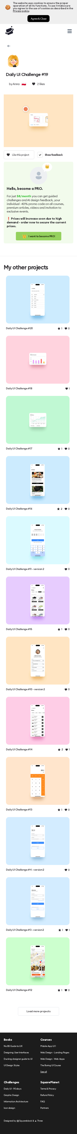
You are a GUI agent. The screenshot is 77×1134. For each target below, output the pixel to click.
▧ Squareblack (24, 1120)
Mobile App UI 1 (48, 1046)
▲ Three (39, 1120)
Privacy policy (21, 11)
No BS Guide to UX (13, 1046)
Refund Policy (47, 1095)
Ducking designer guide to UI (18, 1059)
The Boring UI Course (50, 1065)
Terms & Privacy (48, 1089)
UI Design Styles (11, 1065)
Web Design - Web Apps (52, 1059)
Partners (44, 1108)
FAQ (42, 1101)
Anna (16, 84)
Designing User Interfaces (16, 1052)
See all (43, 1072)
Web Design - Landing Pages (54, 1052)
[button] (8, 46)
